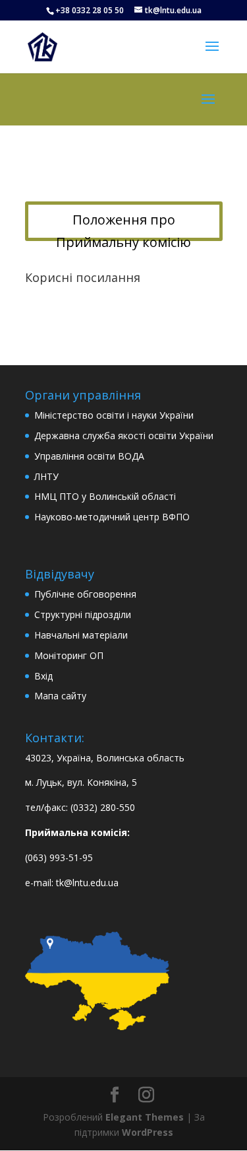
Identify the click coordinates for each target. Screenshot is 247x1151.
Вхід (43, 676)
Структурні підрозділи (82, 614)
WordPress (147, 1132)
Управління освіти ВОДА (89, 456)
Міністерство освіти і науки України (114, 415)
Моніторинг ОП (68, 655)
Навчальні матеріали (81, 635)
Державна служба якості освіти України (123, 435)
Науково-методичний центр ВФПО (112, 516)
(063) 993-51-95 (59, 857)
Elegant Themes (144, 1117)
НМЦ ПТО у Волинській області (105, 496)
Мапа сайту (60, 695)
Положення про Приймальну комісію (123, 226)
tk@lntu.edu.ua (87, 882)
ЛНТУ (46, 476)
